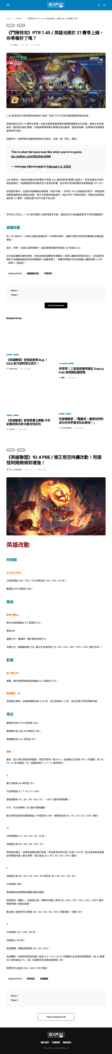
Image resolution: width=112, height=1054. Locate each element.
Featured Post (15, 273)
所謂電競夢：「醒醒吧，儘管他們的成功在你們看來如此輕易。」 (81, 420)
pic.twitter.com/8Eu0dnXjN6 (31, 156)
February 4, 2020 (59, 166)
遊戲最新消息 (33, 273)
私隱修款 (56, 1042)
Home (8, 19)
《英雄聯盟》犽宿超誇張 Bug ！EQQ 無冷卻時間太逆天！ (27, 361)
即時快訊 (31, 978)
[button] (7, 5)
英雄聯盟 (16, 355)
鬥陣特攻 (18, 19)
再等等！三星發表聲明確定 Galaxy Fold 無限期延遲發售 (81, 370)
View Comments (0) (56, 1017)
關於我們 (45, 1042)
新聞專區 (11, 25)
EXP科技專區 (63, 363)
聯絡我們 (67, 1042)
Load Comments (56, 305)
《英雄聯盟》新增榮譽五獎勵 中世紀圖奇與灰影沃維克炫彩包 (28, 422)
